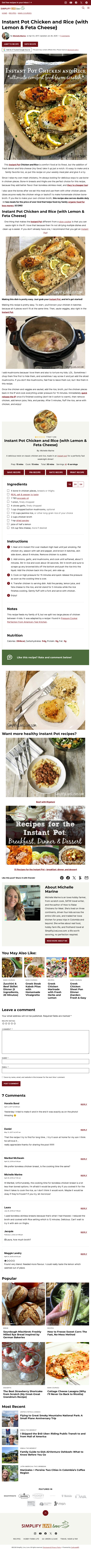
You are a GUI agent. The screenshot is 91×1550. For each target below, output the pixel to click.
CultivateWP (75, 1547)
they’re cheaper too (77, 185)
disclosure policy (73, 50)
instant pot (62, 456)
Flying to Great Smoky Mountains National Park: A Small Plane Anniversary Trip (51, 1417)
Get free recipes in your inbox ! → (17, 2)
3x (81, 484)
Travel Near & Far (69, 1539)
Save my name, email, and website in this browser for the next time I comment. (34, 1077)
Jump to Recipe (11, 44)
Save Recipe (14, 472)
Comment (7, 1029)
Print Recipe (77, 472)
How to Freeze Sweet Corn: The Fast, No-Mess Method (67, 1333)
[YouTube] (70, 2)
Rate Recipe (30, 44)
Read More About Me (57, 941)
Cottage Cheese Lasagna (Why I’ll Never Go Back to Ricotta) (66, 1393)
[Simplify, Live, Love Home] (13, 8)
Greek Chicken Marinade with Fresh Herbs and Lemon (54, 990)
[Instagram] (65, 2)
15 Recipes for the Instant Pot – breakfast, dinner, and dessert (45, 869)
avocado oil (23, 498)
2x (75, 484)
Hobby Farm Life (31, 1539)
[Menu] (88, 7)
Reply (84, 1104)
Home (4, 13)
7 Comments (65, 36)
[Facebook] (76, 2)
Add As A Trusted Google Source (18, 50)
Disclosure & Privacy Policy (52, 1547)
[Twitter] (81, 2)
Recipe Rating (8, 1021)
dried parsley (22, 520)
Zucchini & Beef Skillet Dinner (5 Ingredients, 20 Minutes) (11, 989)
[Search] (83, 7)
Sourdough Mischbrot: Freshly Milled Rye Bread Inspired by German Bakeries (22, 1334)
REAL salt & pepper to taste (25, 494)
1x (69, 484)
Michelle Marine (19, 36)
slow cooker (65, 221)
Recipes (12, 13)
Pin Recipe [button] (35, 472)
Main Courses (25, 13)
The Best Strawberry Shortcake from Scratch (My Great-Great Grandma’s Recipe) (23, 1394)
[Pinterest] (86, 2)
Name (5, 1058)
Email (5, 1067)
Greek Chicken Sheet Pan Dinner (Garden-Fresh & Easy (78, 990)
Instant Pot (14, 164)
